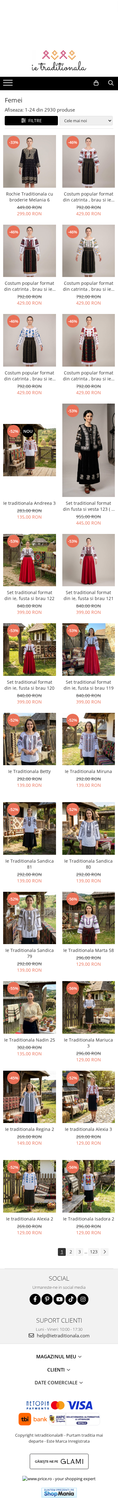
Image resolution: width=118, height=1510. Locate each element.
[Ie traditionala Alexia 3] (88, 1097)
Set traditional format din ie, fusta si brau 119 (89, 685)
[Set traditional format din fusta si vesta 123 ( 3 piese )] (88, 450)
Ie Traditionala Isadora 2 (88, 1219)
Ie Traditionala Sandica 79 (29, 953)
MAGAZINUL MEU (56, 1356)
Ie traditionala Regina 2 (29, 1129)
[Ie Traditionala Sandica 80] (88, 828)
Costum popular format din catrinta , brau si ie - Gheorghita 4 (88, 286)
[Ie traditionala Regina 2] (29, 1097)
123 (94, 1252)
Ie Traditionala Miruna (88, 771)
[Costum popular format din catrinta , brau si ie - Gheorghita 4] (88, 251)
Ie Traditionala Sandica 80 (88, 864)
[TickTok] (70, 1299)
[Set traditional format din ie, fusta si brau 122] (29, 560)
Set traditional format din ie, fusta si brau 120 (29, 685)
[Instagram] (82, 1299)
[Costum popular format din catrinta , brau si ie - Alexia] (88, 340)
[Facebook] (35, 1299)
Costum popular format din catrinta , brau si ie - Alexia (88, 376)
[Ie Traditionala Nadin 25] (29, 1007)
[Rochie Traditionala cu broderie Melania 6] (29, 161)
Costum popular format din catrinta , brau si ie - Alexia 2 (29, 376)
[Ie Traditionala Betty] (29, 739)
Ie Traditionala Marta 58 (88, 950)
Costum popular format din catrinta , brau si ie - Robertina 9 (88, 197)
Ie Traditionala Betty (29, 771)
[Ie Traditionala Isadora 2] (88, 1186)
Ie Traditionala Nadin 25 (29, 1040)
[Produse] (8, 84)
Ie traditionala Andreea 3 (29, 503)
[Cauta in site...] (111, 83)
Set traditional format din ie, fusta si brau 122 (29, 595)
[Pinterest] (47, 1299)
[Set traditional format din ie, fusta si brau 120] (29, 649)
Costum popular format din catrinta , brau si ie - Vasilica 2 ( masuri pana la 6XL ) (29, 286)
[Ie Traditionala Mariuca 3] (88, 1007)
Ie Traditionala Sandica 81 (29, 864)
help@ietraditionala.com (63, 1335)
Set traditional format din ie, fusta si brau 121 (89, 595)
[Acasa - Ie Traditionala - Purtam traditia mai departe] (59, 61)
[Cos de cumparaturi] (96, 83)
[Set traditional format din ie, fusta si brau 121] (88, 560)
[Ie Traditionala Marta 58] (88, 918)
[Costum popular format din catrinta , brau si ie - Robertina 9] (88, 161)
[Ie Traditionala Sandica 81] (29, 828)
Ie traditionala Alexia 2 (29, 1219)
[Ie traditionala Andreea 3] (29, 450)
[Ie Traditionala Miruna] (88, 739)
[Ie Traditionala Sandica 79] (29, 918)
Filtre (34, 120)
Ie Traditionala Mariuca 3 (88, 1043)
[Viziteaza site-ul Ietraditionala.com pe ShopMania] (59, 1492)
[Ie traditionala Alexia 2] (29, 1186)
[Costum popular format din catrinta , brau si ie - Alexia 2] (29, 340)
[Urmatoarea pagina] (104, 1252)
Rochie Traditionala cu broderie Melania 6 (29, 197)
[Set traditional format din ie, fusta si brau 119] (88, 649)
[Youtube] (59, 1299)
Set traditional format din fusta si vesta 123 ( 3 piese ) (88, 506)
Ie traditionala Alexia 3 (88, 1129)
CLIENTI (56, 1369)
